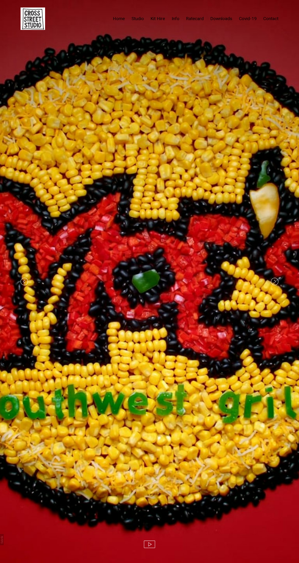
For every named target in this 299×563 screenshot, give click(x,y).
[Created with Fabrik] (2, 539)
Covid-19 (248, 18)
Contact (270, 18)
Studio (138, 18)
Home (119, 18)
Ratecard (195, 18)
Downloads (221, 18)
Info (175, 18)
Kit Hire (157, 18)
